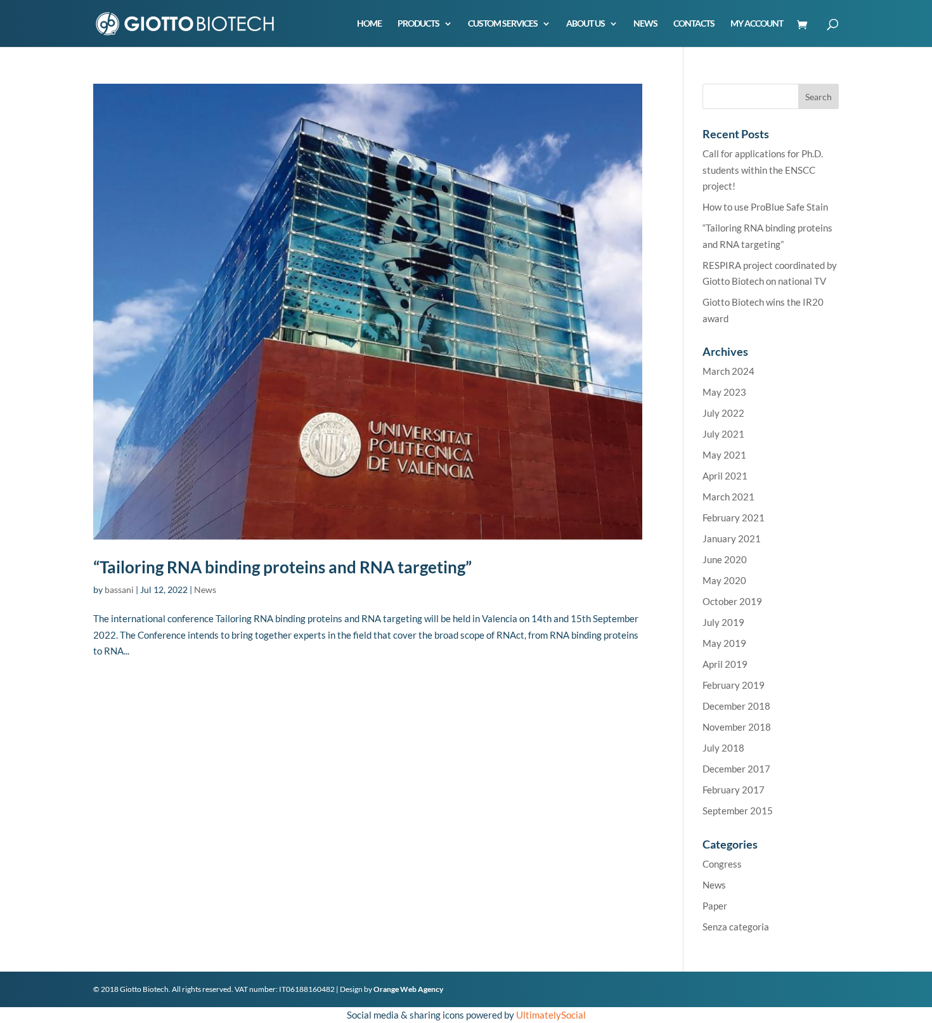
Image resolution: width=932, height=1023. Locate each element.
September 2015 (737, 810)
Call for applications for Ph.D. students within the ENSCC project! (762, 170)
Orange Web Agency (408, 989)
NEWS (645, 24)
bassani (119, 589)
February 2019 (733, 685)
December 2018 (736, 706)
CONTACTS (694, 24)
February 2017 (733, 789)
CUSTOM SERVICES (503, 24)
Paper (714, 905)
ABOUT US (585, 24)
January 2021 (731, 538)
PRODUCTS (418, 24)
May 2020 (724, 580)
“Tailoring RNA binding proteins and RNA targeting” (282, 567)
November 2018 (736, 727)
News (205, 589)
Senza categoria (735, 926)
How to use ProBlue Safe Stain (765, 206)
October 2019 (732, 601)
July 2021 (723, 434)
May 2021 (724, 454)
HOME (369, 24)
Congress (722, 864)
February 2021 (733, 517)
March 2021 (728, 496)
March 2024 (728, 371)
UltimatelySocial (551, 1014)
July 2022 (723, 413)
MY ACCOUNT (756, 24)
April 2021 (725, 475)
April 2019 (725, 664)
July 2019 (723, 622)
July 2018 (723, 747)
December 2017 (736, 768)
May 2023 (724, 392)
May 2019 (724, 643)
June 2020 (724, 559)
